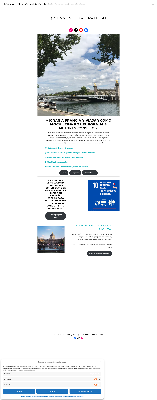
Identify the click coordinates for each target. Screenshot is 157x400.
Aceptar (19, 391)
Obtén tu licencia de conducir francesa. (59, 148)
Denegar (52, 391)
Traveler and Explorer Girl (24, 3)
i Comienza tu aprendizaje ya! (99, 253)
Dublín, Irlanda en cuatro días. (56, 162)
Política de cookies (26, 396)
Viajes (64, 173)
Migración (75, 173)
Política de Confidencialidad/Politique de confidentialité (47, 396)
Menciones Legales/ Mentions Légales (73, 396)
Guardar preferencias (85, 391)
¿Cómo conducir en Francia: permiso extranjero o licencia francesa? (70, 153)
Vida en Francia (90, 173)
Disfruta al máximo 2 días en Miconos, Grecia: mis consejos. (66, 167)
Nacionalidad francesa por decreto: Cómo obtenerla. (64, 157)
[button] (100, 362)
